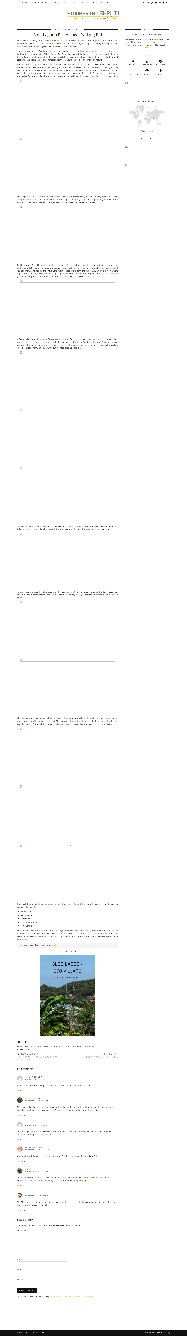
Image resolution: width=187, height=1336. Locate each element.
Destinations (40, 3)
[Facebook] (156, 2)
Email (20, 1269)
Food (74, 3)
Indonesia (77, 1046)
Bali (40, 1046)
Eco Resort (65, 1046)
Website (21, 1279)
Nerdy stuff (89, 3)
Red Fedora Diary (33, 1147)
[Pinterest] (152, 2)
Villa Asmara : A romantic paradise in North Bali (38, 1057)
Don (27, 1194)
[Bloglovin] (160, 2)
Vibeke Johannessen (35, 1099)
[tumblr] (163, 2)
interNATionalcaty (34, 1077)
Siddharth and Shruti (35, 1333)
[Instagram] (148, 2)
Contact (106, 3)
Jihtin (27, 1123)
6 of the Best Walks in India (102, 1055)
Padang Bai (89, 1046)
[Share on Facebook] (19, 1042)
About (23, 3)
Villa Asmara (62, 40)
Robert (28, 1169)
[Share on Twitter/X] (23, 1042)
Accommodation (28, 1046)
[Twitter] (144, 2)
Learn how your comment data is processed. (73, 1296)
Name (20, 1259)
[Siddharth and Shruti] (93, 12)
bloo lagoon (51, 1046)
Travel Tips (59, 3)
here (147, 47)
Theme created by (157, 1333)
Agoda (54, 945)
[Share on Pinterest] (26, 1042)
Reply (22, 1091)
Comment (22, 1230)
